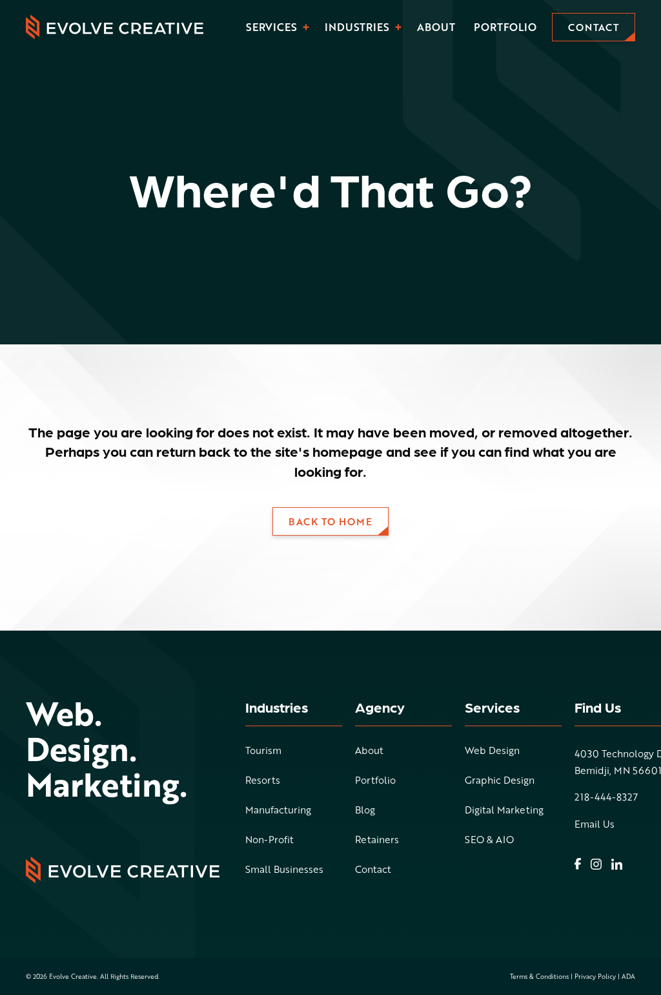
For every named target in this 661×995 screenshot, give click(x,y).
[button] (306, 27)
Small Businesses (284, 870)
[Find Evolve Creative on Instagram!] (596, 864)
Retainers (377, 840)
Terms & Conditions (539, 976)
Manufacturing (278, 811)
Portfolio (505, 26)
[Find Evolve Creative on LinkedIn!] (616, 864)
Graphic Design (499, 781)
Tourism (263, 751)
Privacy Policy (595, 976)
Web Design (492, 751)
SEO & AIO (489, 840)
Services (271, 26)
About (436, 26)
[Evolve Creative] (114, 27)
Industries (357, 26)
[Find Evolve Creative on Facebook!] (578, 864)
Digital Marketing (504, 811)
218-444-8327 (606, 797)
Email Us (595, 824)
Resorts (262, 781)
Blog (365, 811)
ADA (628, 976)
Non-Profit (269, 840)
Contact (373, 870)
